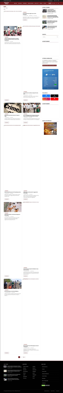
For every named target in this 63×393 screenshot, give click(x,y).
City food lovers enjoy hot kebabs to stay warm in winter (30, 269)
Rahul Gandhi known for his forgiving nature (13, 192)
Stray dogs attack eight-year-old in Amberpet (29, 14)
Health (24, 374)
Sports (34, 373)
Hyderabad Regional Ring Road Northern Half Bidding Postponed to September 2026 (52, 16)
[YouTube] (58, 0)
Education (24, 369)
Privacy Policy (44, 371)
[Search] (56, 3)
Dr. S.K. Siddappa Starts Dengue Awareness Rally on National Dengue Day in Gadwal (31, 116)
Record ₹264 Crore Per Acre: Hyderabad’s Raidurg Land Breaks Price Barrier (52, 21)
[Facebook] (54, 0)
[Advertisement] (50, 49)
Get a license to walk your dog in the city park (30, 93)
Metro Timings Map (45, 380)
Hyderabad (25, 3)
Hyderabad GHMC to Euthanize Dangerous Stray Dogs (12, 215)
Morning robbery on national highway (11, 291)
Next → (24, 357)
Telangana (20, 3)
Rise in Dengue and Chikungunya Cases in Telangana (31, 346)
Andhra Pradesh (30, 3)
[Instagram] (56, 0)
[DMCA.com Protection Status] (50, 385)
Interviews (24, 378)
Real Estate (36, 3)
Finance (41, 3)
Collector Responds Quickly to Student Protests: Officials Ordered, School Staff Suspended (12, 39)
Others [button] (44, 3)
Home (16, 3)
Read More (7, 122)
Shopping (34, 371)
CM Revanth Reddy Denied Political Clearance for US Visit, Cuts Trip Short (52, 27)
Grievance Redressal (45, 373)
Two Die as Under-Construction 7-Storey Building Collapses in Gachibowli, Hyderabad (51, 10)
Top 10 (34, 376)
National (34, 368)
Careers (43, 369)
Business (24, 368)
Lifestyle (34, 366)
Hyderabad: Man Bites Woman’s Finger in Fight (12, 116)
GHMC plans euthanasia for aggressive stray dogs (30, 193)
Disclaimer (43, 378)
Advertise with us (44, 366)
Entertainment (25, 371)
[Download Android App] (55, 3)
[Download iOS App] (53, 3)
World (34, 378)
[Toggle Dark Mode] (58, 3)
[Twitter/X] (57, 0)
